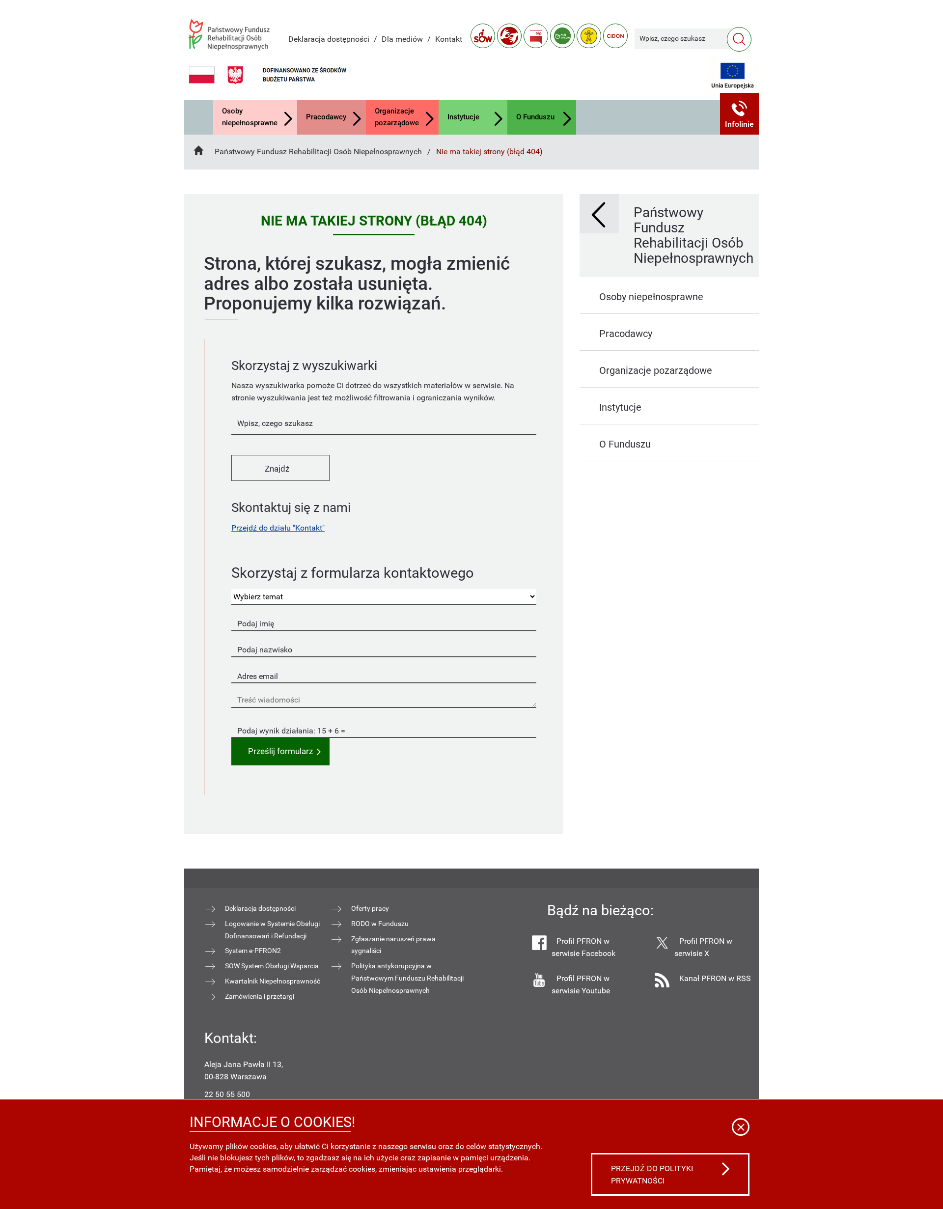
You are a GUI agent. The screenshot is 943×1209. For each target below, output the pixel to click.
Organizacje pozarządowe (397, 117)
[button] (739, 114)
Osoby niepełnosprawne (249, 117)
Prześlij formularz (280, 751)
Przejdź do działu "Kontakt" (278, 528)
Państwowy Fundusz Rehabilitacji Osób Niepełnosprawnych (318, 151)
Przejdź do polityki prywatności (652, 1174)
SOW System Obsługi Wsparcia (272, 966)
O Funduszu (535, 116)
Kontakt (448, 39)
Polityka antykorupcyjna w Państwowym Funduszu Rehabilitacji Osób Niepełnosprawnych (407, 978)
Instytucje (463, 116)
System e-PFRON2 (253, 951)
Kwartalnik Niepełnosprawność (272, 981)
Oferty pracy (370, 908)
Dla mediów (402, 39)
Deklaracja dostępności (328, 39)
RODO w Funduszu (380, 924)
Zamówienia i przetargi (259, 996)
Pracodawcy (326, 116)
